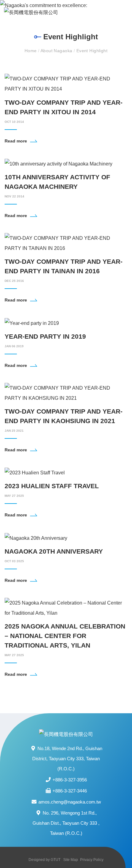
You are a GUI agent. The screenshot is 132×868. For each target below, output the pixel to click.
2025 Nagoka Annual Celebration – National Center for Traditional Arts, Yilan (65, 636)
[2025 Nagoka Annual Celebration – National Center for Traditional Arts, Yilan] (66, 607)
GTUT (55, 860)
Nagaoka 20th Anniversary (54, 551)
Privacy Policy (91, 860)
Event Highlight (91, 50)
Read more (16, 140)
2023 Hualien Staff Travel (52, 485)
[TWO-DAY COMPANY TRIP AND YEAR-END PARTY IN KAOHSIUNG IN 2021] (66, 392)
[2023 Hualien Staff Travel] (35, 472)
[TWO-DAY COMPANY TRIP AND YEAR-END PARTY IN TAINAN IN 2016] (66, 242)
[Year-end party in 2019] (32, 322)
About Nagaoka (57, 50)
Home (31, 50)
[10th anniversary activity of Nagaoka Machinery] (58, 163)
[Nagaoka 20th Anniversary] (36, 537)
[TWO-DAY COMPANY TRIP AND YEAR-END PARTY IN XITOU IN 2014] (66, 83)
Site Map (70, 860)
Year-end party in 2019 (45, 336)
